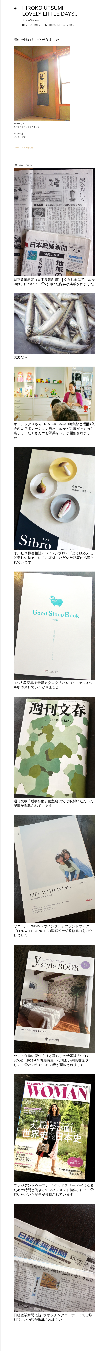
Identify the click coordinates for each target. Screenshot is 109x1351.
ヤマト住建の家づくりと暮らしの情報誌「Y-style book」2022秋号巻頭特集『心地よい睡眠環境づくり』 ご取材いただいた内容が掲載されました (53, 1060)
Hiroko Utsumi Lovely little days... (50, 11)
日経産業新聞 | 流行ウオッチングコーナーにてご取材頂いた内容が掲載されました (53, 1317)
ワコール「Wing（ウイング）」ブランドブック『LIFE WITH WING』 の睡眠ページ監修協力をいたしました (53, 930)
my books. (50, 25)
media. (61, 25)
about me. (36, 25)
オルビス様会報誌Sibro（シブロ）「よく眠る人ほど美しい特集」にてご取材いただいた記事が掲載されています (54, 557)
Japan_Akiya (25, 148)
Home (25, 25)
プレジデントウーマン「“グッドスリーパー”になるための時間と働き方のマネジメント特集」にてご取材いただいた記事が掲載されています (54, 1190)
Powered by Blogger (56, 1337)
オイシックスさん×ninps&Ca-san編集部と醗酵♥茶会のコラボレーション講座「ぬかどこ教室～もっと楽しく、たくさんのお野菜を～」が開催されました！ (54, 431)
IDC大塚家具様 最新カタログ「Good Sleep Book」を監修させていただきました (54, 685)
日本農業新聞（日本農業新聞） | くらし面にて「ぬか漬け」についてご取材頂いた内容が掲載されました (54, 281)
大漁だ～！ (22, 357)
